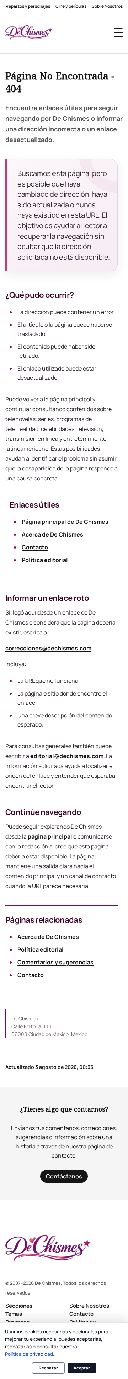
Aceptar (82, 1368)
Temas (13, 1313)
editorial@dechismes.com (66, 756)
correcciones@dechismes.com (48, 648)
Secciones (18, 1305)
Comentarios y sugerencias (55, 962)
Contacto (35, 547)
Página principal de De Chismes (65, 522)
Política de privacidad (29, 1354)
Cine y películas (70, 6)
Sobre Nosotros (107, 6)
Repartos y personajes (28, 6)
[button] (118, 32)
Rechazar (48, 1368)
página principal (50, 836)
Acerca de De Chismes (52, 534)
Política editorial (45, 560)
